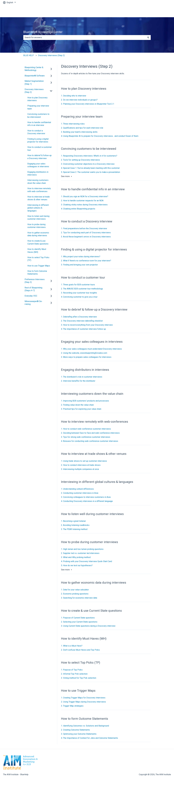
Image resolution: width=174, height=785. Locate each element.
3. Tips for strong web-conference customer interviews (85, 437)
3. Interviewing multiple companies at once (80, 469)
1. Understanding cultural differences (77, 489)
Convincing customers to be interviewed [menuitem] (38, 115)
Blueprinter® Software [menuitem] (35, 75)
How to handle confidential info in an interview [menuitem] (39, 123)
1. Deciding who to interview (73, 96)
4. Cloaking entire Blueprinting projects (78, 209)
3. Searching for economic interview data (79, 598)
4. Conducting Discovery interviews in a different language (87, 501)
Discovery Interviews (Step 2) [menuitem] (34, 90)
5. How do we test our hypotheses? (77, 565)
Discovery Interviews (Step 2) (51, 55)
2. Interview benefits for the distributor (78, 381)
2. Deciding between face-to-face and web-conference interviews (90, 433)
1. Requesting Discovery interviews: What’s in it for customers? (89, 156)
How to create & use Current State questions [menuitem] (37, 242)
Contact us (163, 11)
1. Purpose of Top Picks (72, 670)
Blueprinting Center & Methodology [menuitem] (34, 68)
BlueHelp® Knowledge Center (43, 32)
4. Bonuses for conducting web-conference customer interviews (89, 441)
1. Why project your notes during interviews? (80, 256)
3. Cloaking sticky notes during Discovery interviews (84, 204)
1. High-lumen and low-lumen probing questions (82, 549)
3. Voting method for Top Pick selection (78, 678)
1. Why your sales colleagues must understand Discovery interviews (91, 349)
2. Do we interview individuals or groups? (79, 100)
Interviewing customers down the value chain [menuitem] (37, 181)
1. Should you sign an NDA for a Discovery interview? (84, 196)
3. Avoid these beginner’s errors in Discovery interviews (86, 236)
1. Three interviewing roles (73, 124)
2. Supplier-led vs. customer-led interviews (80, 553)
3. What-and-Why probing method (76, 557)
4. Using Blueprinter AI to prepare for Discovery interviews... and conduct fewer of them (99, 136)
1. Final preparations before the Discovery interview (84, 228)
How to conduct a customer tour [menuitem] (39, 148)
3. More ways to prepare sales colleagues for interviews (86, 357)
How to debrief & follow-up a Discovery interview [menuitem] (39, 156)
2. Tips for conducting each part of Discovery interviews (86, 232)
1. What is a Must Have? (71, 646)
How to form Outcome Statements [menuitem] (37, 272)
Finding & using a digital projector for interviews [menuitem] (38, 140)
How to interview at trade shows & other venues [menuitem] (38, 198)
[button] (51, 67)
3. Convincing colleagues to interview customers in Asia (86, 497)
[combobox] (84, 37)
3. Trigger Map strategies (72, 706)
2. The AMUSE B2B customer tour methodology (82, 288)
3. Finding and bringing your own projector (79, 264)
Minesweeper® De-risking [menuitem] (33, 302)
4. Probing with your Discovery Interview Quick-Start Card (86, 561)
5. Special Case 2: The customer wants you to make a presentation (90, 172)
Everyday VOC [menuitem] (31, 296)
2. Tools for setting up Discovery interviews (80, 160)
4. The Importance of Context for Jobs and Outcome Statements (89, 738)
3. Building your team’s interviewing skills (79, 132)
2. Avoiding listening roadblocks (75, 525)
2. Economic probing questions (74, 594)
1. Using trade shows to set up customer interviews (84, 461)
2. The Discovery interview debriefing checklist (82, 321)
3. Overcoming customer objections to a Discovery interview (88, 164)
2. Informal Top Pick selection (74, 674)
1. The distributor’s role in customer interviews (81, 377)
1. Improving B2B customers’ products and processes (85, 401)
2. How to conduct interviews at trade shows (81, 465)
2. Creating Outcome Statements (75, 730)
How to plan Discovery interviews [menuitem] (37, 99)
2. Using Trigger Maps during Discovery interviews (83, 702)
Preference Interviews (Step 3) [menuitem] (35, 280)
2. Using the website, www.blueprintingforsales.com (84, 353)
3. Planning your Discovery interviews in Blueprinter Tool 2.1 (87, 104)
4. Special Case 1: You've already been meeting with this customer (90, 168)
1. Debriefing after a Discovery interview (79, 317)
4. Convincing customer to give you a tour (79, 297)
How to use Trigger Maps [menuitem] (38, 266)
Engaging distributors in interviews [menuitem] (37, 173)
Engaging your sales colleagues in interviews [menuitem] (38, 165)
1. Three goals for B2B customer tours (78, 284)
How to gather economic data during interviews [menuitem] (38, 234)
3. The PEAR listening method (74, 529)
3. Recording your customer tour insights (79, 293)
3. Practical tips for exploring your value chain (81, 409)
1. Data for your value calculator (75, 589)
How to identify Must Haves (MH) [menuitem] (36, 250)
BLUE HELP (28, 55)
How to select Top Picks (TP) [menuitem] (38, 258)
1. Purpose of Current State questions (78, 618)
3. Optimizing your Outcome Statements (78, 734)
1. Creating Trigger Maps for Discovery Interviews (83, 697)
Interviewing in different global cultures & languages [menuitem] (38, 208)
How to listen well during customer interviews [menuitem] (38, 217)
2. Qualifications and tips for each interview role (82, 128)
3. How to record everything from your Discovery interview (87, 325)
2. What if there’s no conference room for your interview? (86, 260)
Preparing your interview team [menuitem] (38, 107)
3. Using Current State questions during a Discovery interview (88, 626)
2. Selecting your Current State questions (79, 622)
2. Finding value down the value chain (77, 405)
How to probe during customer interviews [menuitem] (36, 225)
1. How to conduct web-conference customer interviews (86, 429)
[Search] (148, 37)
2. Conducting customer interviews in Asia (79, 493)
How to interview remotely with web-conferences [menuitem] (39, 189)
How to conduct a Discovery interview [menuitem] (36, 132)
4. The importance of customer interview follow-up (83, 329)
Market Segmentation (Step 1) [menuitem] (34, 82)
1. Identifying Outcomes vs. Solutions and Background (85, 726)
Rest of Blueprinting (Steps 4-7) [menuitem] (33, 289)
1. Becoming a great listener (73, 521)
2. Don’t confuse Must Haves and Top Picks (80, 650)
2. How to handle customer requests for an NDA (82, 200)
